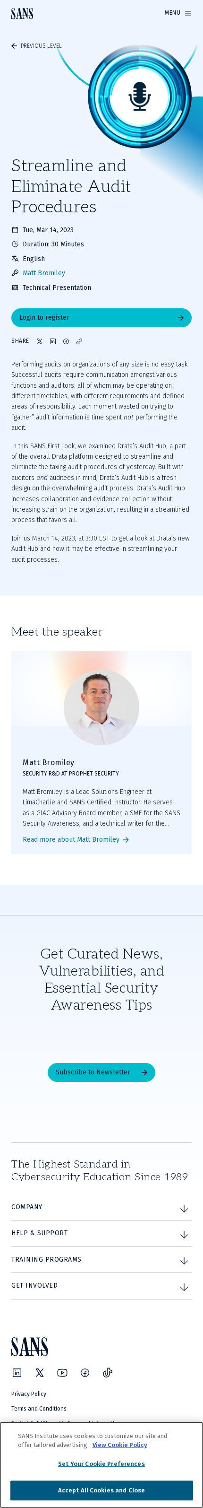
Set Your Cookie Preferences (101, 1463)
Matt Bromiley (44, 273)
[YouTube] (62, 1372)
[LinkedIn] (17, 1372)
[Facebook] (85, 1372)
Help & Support (39, 1233)
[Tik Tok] (107, 1372)
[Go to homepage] (22, 13)
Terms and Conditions (39, 1408)
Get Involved (34, 1285)
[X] (39, 1372)
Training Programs (46, 1259)
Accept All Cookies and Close (101, 1490)
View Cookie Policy (120, 1444)
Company (26, 1207)
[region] (101, 1465)
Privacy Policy (28, 1394)
